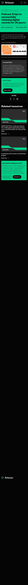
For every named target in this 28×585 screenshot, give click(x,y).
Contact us (17, 177)
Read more (4, 134)
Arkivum (2, 57)
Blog (2, 27)
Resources (7, 9)
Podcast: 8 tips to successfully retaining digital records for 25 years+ (16, 57)
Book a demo (7, 90)
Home (2, 9)
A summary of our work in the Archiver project (13, 154)
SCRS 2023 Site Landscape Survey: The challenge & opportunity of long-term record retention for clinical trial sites (13, 128)
